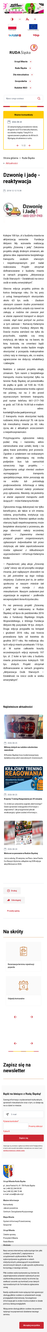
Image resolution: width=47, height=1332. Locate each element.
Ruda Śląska (21, 68)
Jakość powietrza (10, 1208)
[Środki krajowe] (12, 27)
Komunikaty (8, 1204)
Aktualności (12, 163)
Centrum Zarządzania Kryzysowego (18, 1212)
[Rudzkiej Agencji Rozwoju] (13, 1032)
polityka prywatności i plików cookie (14, 1150)
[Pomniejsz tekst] (20, 19)
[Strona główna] (23, 49)
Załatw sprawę (9, 1234)
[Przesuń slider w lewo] (15, 1017)
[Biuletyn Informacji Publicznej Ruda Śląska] (36, 35)
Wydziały (7, 1245)
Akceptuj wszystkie (31, 1325)
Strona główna (10, 158)
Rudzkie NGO (20, 87)
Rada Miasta (8, 1242)
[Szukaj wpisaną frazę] (39, 98)
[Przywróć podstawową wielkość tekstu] (27, 19)
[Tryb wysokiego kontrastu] (12, 19)
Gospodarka (21, 81)
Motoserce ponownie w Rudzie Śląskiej (23, 843)
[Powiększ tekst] (35, 19)
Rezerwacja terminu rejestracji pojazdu (23, 957)
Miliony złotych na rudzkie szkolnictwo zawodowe (23, 737)
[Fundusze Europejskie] (33, 27)
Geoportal (7, 1225)
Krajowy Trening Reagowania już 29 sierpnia (23, 790)
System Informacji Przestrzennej (17, 1221)
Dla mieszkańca (21, 74)
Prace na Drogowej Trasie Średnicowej (23, 132)
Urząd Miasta (20, 61)
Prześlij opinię (13, 911)
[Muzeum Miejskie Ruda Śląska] (20, 1032)
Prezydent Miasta (10, 1238)
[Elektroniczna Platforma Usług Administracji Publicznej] (14, 35)
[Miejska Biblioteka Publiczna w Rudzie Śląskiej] (27, 1032)
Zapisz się (23, 1138)
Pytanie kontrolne (11, 1121)
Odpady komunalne (23, 991)
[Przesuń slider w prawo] (32, 1017)
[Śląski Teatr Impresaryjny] (34, 1032)
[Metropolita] (6, 1032)
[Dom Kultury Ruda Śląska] (40, 1032)
